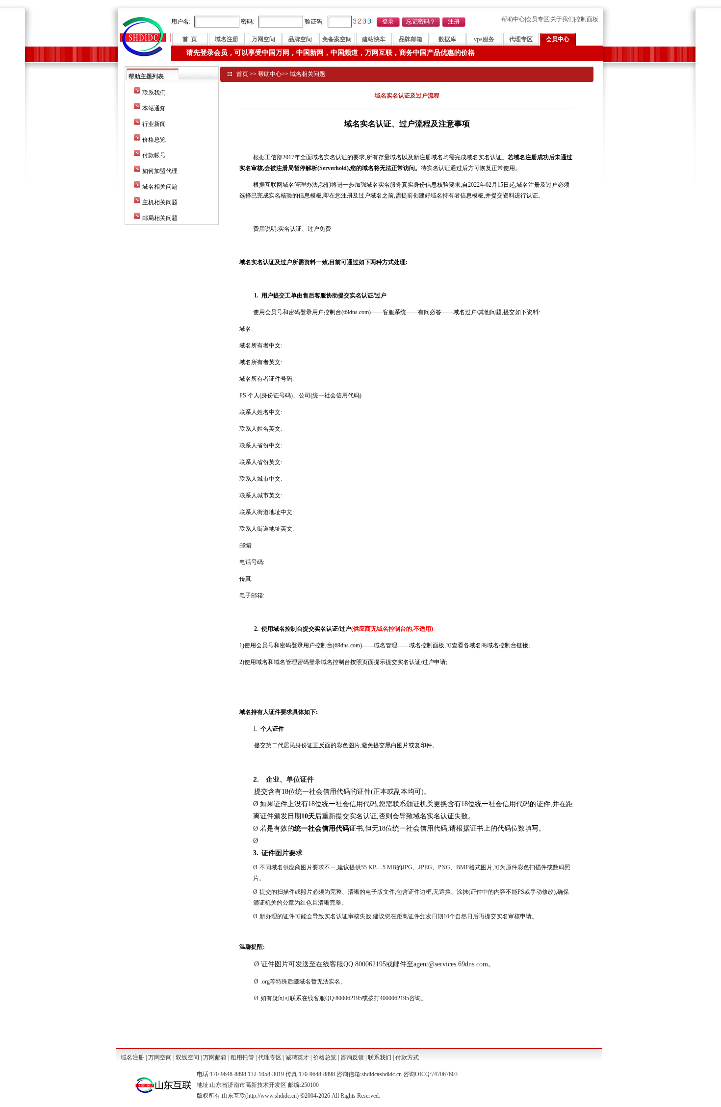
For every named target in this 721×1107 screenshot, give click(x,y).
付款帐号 (154, 155)
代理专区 (521, 39)
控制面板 (586, 19)
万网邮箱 (215, 1057)
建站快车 (374, 39)
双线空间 (187, 1057)
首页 (242, 74)
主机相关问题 (160, 202)
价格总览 (154, 139)
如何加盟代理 (160, 171)
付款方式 (407, 1057)
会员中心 (557, 39)
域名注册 (226, 39)
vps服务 (484, 39)
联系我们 (154, 92)
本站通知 (154, 108)
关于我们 (562, 19)
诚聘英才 (297, 1057)
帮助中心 (513, 19)
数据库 (447, 39)
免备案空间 (337, 39)
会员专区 (537, 19)
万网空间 (263, 39)
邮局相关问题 (160, 218)
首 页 (189, 39)
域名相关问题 (160, 186)
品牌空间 (300, 39)
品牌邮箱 (410, 39)
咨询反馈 (352, 1057)
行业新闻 (154, 124)
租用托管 (242, 1057)
